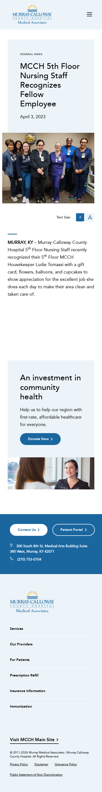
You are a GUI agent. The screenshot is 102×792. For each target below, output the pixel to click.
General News (31, 54)
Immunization (21, 706)
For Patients (19, 659)
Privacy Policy (19, 764)
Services (16, 628)
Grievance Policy (66, 764)
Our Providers (21, 644)
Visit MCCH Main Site (32, 739)
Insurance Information (27, 691)
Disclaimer (41, 764)
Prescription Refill (24, 675)
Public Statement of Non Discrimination (36, 775)
